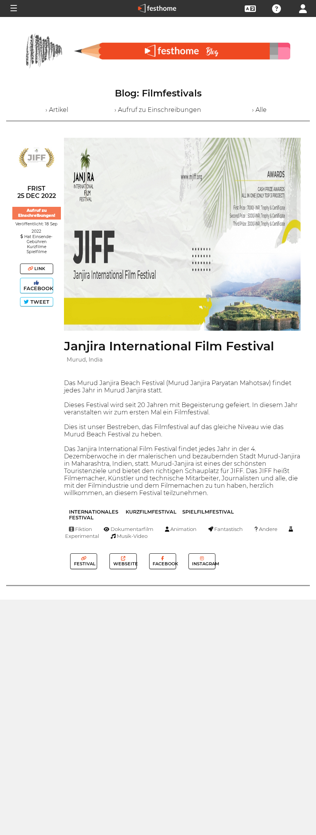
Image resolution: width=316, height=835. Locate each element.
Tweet (39, 302)
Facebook (37, 288)
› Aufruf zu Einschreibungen (157, 109)
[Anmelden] (303, 8)
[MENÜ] (13, 8)
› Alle (259, 109)
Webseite (124, 563)
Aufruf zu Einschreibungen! (36, 213)
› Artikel (56, 109)
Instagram (203, 563)
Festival (84, 563)
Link (39, 268)
